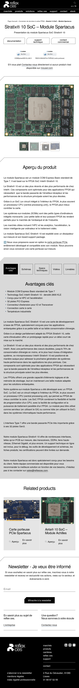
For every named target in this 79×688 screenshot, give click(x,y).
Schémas (26, 269)
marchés (8, 11)
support (53, 11)
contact (63, 11)
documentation (14, 40)
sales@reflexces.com (37, 470)
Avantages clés (11, 269)
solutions (30, 11)
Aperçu (15, 541)
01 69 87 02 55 (50, 679)
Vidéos (56, 269)
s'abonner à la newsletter (19, 672)
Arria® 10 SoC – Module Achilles (56, 531)
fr (75, 6)
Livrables (70, 269)
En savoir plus (27, 541)
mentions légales (15, 676)
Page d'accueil (12, 21)
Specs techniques (42, 269)
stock (72, 11)
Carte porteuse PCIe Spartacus (20, 531)
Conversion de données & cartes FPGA (31, 21)
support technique (38, 41)
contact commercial (63, 41)
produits (19, 11)
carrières (47, 652)
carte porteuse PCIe (57, 242)
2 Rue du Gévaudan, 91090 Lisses (56, 674)
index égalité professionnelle (21, 679)
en (72, 6)
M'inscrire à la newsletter (39, 600)
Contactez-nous (29, 64)
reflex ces (42, 11)
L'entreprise (9, 624)
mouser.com (47, 67)
